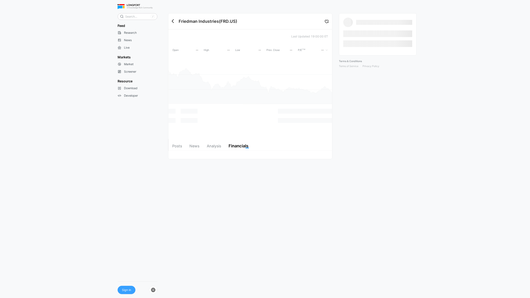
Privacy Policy (371, 66)
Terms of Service (348, 66)
